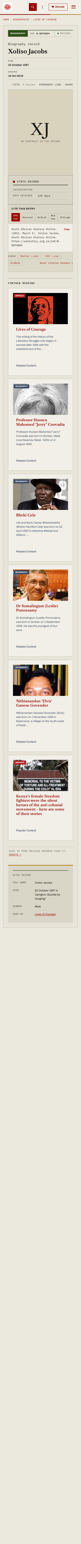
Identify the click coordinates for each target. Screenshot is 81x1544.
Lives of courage (45, 19)
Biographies (21, 19)
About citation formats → (56, 263)
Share (69, 84)
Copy (67, 229)
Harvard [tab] (28, 217)
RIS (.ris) (53, 256)
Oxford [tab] (42, 217)
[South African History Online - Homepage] (7, 7)
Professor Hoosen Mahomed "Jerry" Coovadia (40, 422)
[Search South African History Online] (33, 7)
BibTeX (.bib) (30, 256)
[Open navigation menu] (73, 7)
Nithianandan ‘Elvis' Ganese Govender (34, 703)
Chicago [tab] (65, 217)
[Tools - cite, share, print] (42, 7)
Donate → (15, 854)
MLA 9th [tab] (53, 217)
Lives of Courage (31, 329)
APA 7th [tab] (15, 217)
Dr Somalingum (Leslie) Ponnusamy (37, 608)
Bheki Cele (26, 515)
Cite (23, 84)
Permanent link (50, 84)
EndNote (15, 263)
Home (6, 19)
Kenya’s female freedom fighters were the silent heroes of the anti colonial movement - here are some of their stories (40, 805)
